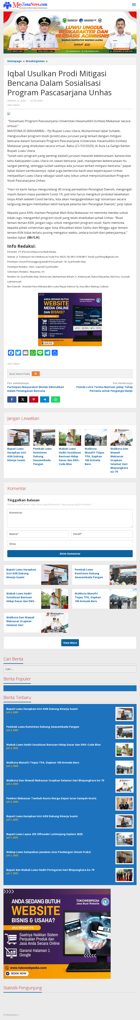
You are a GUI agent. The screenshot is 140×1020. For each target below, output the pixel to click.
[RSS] (36, 373)
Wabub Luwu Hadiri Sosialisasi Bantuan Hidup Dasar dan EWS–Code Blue (70, 456)
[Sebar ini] (11, 399)
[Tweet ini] (22, 399)
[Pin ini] (33, 399)
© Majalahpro (11, 1014)
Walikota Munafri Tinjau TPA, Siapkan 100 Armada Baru (94, 456)
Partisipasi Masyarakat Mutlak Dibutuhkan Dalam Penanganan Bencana (35, 387)
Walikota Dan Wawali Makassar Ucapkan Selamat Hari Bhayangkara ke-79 (119, 460)
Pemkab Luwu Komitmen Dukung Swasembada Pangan (42, 456)
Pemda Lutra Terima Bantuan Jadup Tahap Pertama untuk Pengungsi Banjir (104, 387)
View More (70, 642)
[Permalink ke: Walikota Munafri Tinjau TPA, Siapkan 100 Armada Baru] (96, 437)
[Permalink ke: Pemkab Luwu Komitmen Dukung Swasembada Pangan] (44, 437)
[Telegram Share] (44, 399)
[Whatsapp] (55, 399)
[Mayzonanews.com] (25, 5)
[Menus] (134, 4)
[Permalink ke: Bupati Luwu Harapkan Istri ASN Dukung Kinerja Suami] (18, 437)
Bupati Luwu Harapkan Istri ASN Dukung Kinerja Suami (21, 573)
